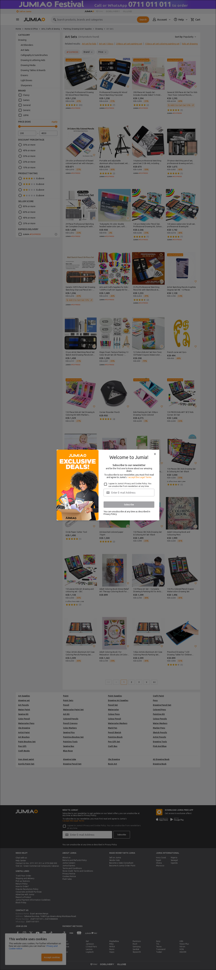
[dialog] (108, 485)
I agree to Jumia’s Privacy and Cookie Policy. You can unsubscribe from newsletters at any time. (129, 484)
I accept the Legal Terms (139, 477)
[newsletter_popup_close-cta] (155, 454)
